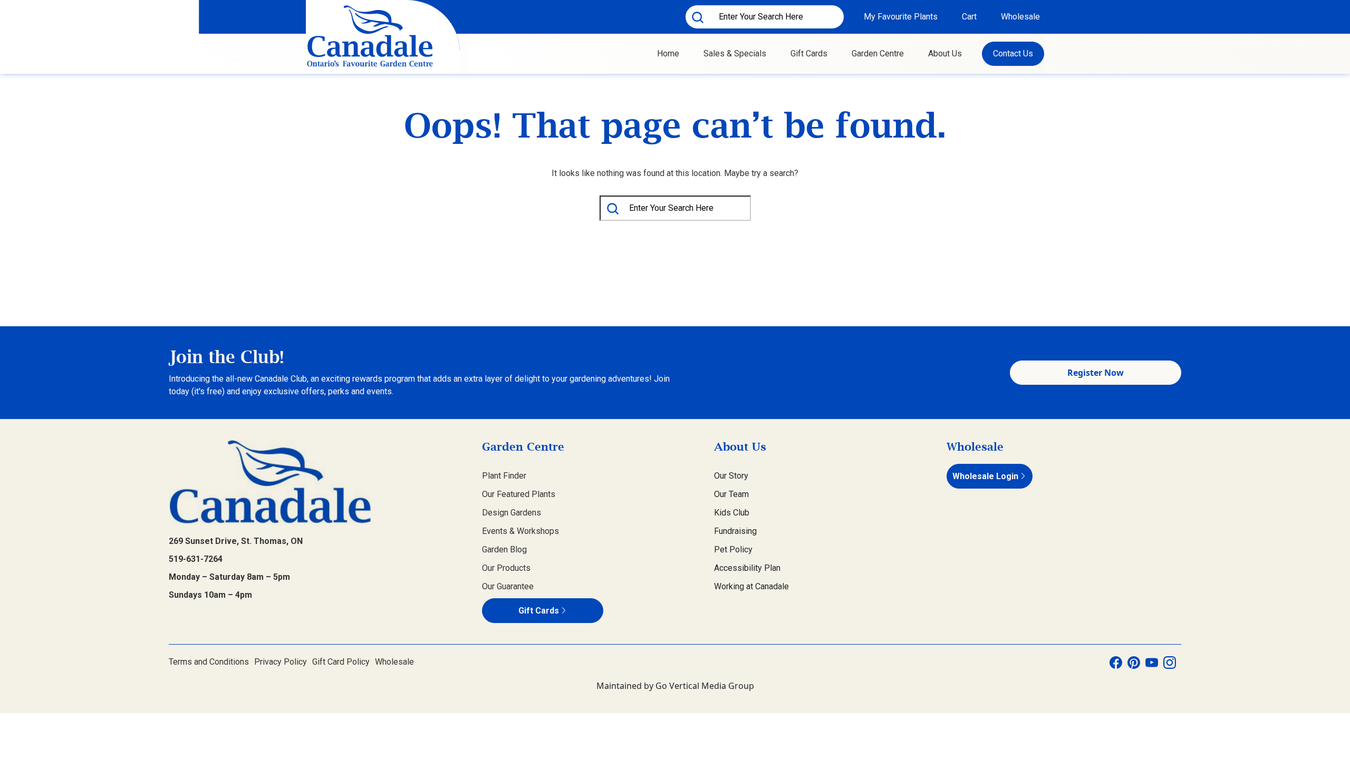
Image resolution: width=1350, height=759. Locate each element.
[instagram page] (1169, 662)
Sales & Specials (734, 53)
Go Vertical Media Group (704, 686)
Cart (969, 17)
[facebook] (1116, 662)
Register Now (1095, 372)
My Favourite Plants (901, 17)
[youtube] (1151, 662)
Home (668, 53)
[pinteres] (1133, 662)
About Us (945, 53)
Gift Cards (808, 53)
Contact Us (1013, 53)
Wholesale (1020, 17)
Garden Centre (878, 53)
